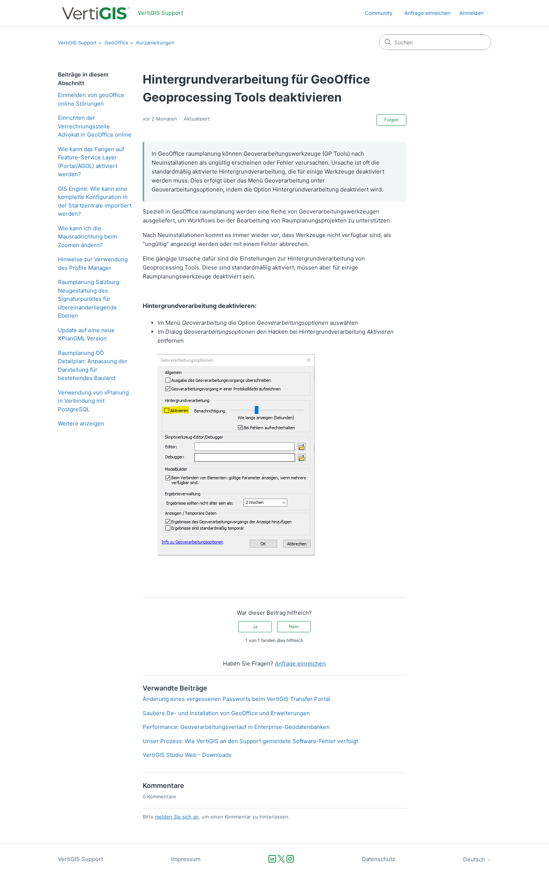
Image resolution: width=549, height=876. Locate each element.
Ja (255, 626)
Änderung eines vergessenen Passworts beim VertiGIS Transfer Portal (236, 698)
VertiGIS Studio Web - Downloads (187, 754)
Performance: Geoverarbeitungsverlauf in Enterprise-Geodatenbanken (236, 726)
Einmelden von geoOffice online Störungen (91, 99)
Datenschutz (378, 859)
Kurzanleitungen (155, 43)
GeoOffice (116, 43)
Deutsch (475, 859)
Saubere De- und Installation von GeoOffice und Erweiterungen (226, 713)
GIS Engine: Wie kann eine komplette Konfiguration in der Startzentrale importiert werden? (94, 201)
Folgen (391, 119)
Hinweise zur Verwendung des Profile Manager (93, 263)
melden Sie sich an (177, 817)
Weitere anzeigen (81, 423)
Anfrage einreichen (427, 13)
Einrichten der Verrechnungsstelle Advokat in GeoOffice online (94, 126)
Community (379, 13)
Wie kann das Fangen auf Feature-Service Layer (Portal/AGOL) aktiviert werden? (91, 162)
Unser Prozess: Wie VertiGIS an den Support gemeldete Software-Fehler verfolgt (250, 741)
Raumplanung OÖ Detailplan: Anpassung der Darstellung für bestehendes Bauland (92, 365)
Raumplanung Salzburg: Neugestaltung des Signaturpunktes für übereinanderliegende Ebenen (89, 298)
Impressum (186, 859)
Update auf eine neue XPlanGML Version (86, 334)
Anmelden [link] (471, 13)
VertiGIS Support (77, 43)
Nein (294, 626)
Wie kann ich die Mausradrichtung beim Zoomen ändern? (87, 237)
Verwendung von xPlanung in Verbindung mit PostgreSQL (93, 401)
